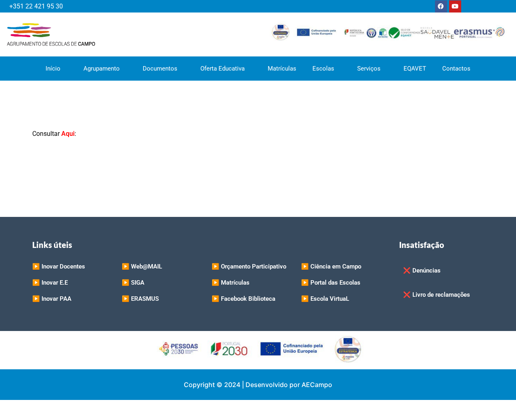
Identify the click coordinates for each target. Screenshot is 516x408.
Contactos (456, 68)
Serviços (369, 68)
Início (53, 68)
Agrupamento (101, 68)
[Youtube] (455, 6)
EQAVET (415, 68)
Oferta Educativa (222, 68)
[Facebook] (441, 6)
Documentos (160, 68)
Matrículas (282, 68)
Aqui (68, 133)
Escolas (323, 68)
